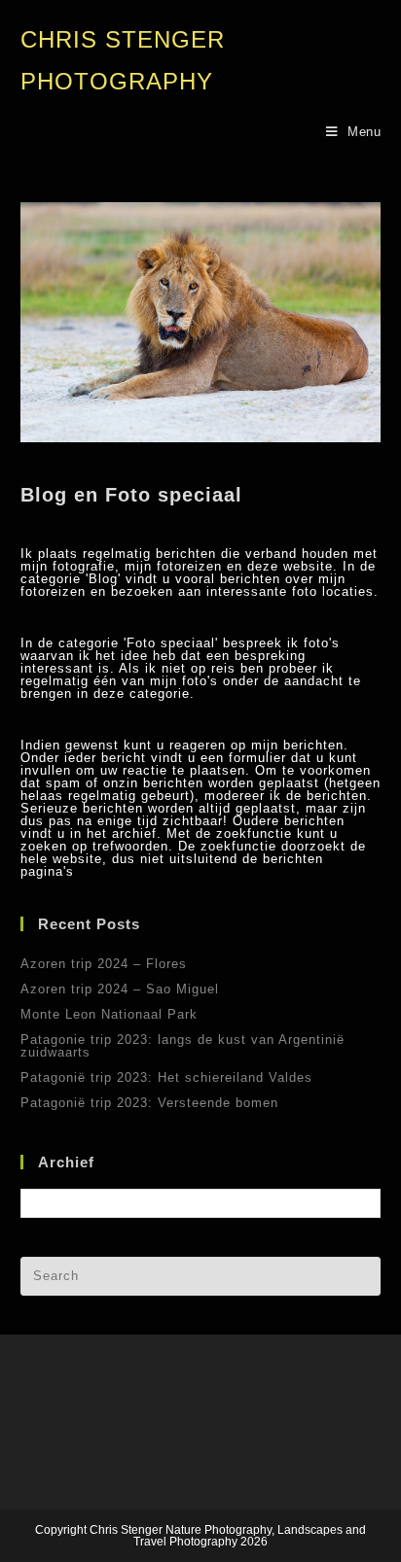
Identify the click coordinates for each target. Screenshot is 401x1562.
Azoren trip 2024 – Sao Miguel (119, 989)
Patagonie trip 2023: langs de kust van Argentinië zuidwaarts (182, 1045)
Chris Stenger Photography (122, 60)
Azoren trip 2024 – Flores (103, 963)
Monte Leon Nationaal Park (109, 1014)
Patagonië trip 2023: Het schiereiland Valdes (166, 1077)
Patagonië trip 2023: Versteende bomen (149, 1102)
